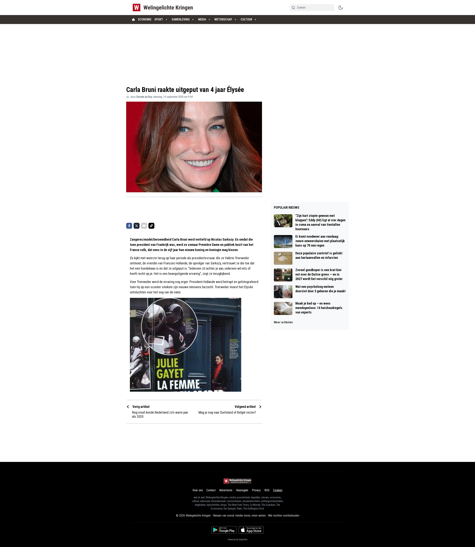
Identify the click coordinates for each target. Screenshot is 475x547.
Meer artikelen (283, 322)
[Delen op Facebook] (129, 226)
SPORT (158, 19)
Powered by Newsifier (238, 539)
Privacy (256, 490)
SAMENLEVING (181, 19)
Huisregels (242, 490)
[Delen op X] (137, 226)
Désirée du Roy (144, 96)
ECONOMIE (144, 19)
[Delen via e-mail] (144, 226)
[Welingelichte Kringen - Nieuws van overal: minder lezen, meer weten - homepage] (164, 7)
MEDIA (202, 19)
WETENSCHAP (223, 19)
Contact (211, 490)
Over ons (198, 490)
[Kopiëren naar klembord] (151, 226)
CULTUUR (246, 19)
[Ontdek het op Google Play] (223, 530)
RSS (266, 490)
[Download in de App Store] (251, 530)
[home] (133, 19)
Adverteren (225, 490)
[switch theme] (340, 7)
